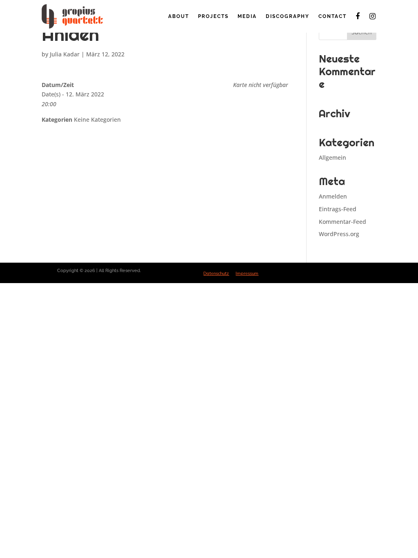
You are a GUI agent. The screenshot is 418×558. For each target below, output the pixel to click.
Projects (213, 16)
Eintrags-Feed (337, 209)
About (178, 16)
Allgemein (332, 157)
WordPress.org (339, 234)
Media (247, 16)
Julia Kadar (65, 54)
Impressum (247, 273)
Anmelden (333, 196)
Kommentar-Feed (342, 221)
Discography (287, 16)
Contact (332, 16)
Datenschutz (216, 273)
